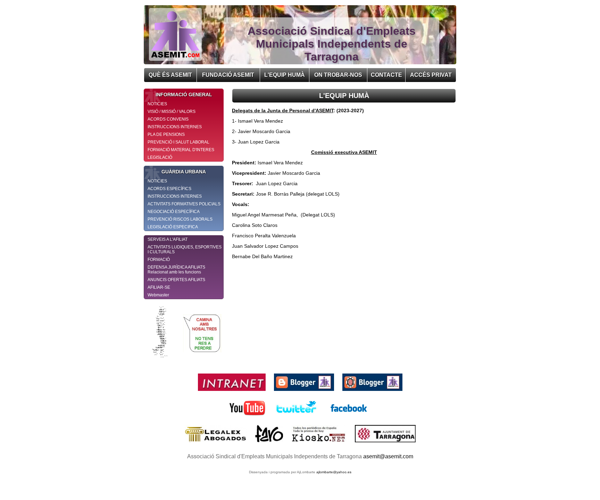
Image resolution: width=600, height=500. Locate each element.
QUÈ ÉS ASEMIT (170, 75)
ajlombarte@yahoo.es (333, 472)
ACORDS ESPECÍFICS (169, 188)
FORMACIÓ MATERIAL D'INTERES (181, 149)
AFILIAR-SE (159, 287)
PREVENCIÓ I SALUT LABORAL (178, 142)
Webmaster (158, 295)
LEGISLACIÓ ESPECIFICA (173, 226)
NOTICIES (157, 103)
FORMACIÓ (159, 259)
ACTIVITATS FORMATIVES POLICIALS (184, 204)
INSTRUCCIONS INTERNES (175, 126)
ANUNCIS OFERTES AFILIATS (176, 279)
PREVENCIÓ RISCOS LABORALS (180, 219)
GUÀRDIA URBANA (183, 171)
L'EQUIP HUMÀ (284, 75)
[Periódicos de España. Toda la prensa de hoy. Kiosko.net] (319, 444)
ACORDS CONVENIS (168, 119)
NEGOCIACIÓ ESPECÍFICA (174, 211)
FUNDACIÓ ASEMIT (228, 75)
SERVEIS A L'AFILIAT (168, 239)
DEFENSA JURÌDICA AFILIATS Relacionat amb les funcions (176, 269)
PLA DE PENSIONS (166, 134)
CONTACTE (386, 75)
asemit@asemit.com (388, 456)
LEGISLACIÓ (160, 157)
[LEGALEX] (216, 444)
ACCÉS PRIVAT (431, 75)
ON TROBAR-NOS (338, 75)
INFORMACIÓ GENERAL (184, 94)
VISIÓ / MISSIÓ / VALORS (171, 111)
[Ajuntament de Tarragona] (385, 444)
